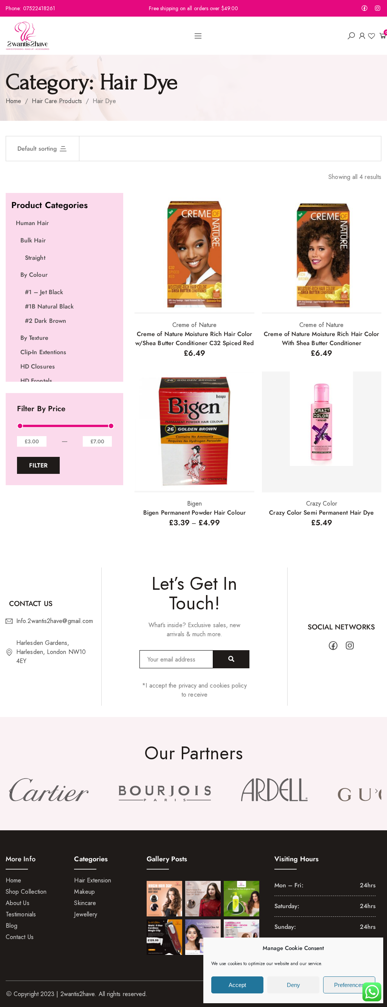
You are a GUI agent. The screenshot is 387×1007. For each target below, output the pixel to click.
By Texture (34, 337)
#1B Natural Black (49, 306)
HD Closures (37, 366)
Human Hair (32, 223)
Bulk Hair (33, 240)
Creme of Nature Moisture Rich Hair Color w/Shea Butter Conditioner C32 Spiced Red (194, 338)
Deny (293, 985)
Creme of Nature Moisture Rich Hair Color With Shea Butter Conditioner (321, 338)
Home (13, 101)
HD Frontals (36, 380)
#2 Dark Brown (45, 320)
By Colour (34, 274)
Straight (35, 257)
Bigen (194, 503)
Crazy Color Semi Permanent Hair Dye (321, 512)
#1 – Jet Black (44, 292)
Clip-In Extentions (43, 352)
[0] (379, 35)
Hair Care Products (57, 101)
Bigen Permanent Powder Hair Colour (194, 512)
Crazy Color (321, 503)
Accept (237, 985)
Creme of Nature (194, 325)
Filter (38, 465)
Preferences (349, 985)
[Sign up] (231, 659)
